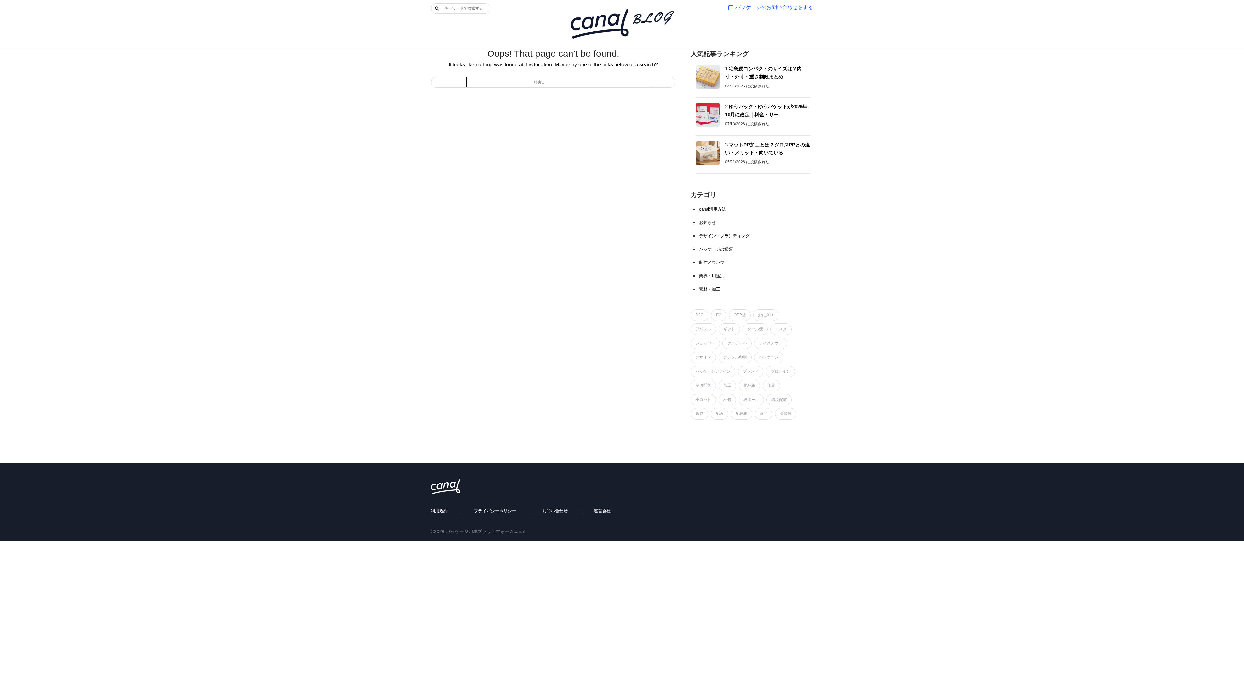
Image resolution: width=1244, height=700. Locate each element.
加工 (727, 385)
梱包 (727, 399)
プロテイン (780, 371)
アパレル (703, 329)
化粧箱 (749, 385)
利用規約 (439, 510)
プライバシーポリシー (495, 510)
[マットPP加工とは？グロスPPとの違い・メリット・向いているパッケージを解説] (708, 153)
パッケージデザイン (713, 371)
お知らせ (707, 222)
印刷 (771, 385)
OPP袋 (740, 315)
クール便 (755, 329)
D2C (700, 315)
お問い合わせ (555, 510)
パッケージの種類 (716, 249)
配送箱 (741, 413)
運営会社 (602, 510)
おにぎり (766, 315)
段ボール (751, 399)
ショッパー (705, 343)
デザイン (703, 357)
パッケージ (768, 357)
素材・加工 (709, 289)
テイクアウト (770, 343)
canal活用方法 (712, 209)
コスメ (781, 329)
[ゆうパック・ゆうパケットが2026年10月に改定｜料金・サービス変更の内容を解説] (708, 115)
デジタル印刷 (735, 357)
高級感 (785, 413)
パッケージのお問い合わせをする (774, 7)
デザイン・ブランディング (724, 235)
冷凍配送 (703, 385)
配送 (719, 413)
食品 (763, 413)
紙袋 (699, 413)
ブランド (750, 371)
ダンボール (737, 343)
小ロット (703, 399)
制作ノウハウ (711, 262)
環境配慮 (779, 399)
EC (718, 315)
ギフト (729, 329)
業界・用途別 (711, 276)
